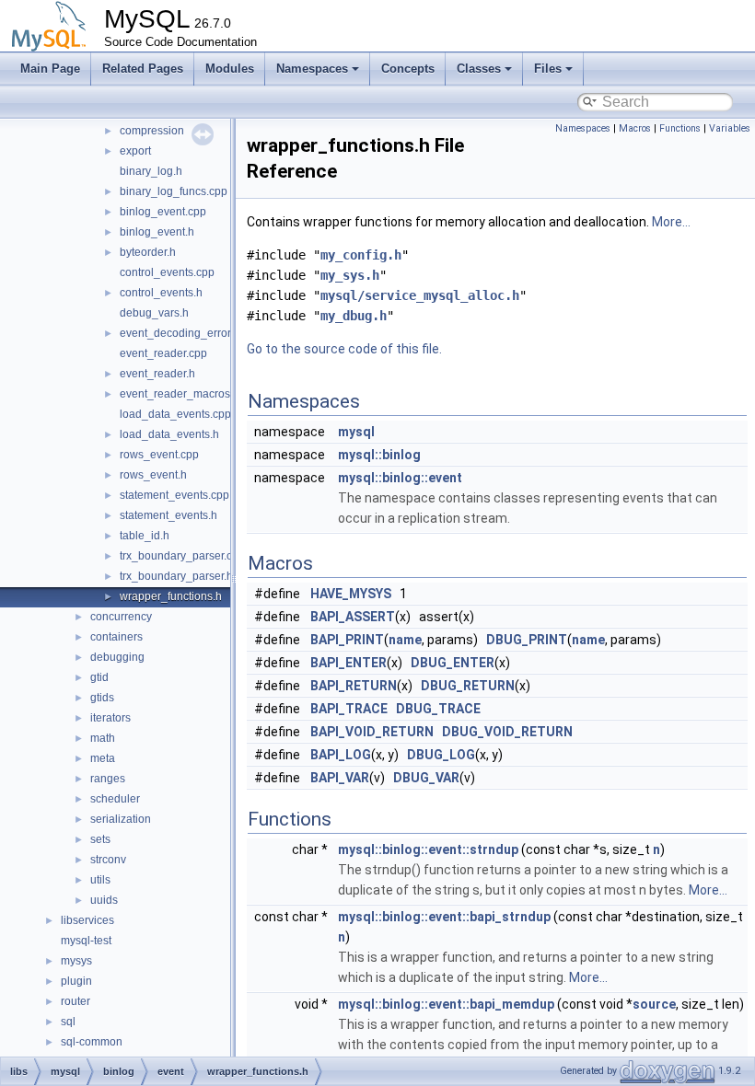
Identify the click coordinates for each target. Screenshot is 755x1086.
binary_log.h (151, 171)
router (75, 1001)
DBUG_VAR (426, 777)
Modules (229, 68)
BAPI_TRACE (349, 708)
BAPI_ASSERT (352, 616)
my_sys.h (349, 275)
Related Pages (142, 68)
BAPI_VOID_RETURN (372, 731)
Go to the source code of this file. (344, 348)
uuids (104, 900)
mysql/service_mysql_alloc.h (419, 295)
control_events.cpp (167, 272)
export (135, 150)
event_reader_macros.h (179, 393)
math (102, 738)
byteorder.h (148, 252)
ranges (107, 778)
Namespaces (312, 68)
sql (68, 1021)
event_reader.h (157, 373)
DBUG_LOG (441, 754)
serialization (120, 819)
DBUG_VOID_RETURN (507, 731)
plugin (76, 981)
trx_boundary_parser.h (176, 576)
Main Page (50, 68)
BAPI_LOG (340, 754)
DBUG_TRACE (438, 708)
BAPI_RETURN (353, 685)
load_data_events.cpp (175, 414)
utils (100, 879)
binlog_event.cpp (163, 211)
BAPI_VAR (339, 777)
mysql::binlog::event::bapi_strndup (444, 916)
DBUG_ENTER (452, 662)
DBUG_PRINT (526, 639)
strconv (108, 859)
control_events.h (161, 292)
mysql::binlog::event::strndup (428, 849)
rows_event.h (153, 474)
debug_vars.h (154, 312)
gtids (102, 697)
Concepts (408, 68)
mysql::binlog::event (400, 477)
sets (100, 839)
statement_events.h (168, 515)
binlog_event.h (157, 231)
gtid (99, 677)
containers (116, 636)
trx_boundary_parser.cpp (182, 555)
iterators (110, 717)
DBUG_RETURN (468, 685)
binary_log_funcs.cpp (173, 191)
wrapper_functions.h (171, 596)
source (654, 1004)
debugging (117, 657)
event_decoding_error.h (179, 333)
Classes (479, 68)
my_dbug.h (353, 315)
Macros (635, 128)
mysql (356, 431)
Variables (729, 128)
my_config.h (360, 255)
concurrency (121, 616)
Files (548, 68)
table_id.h (144, 535)
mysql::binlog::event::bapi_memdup (446, 1004)
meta (102, 758)
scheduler (115, 798)
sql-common (91, 1041)
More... (671, 221)
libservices (87, 920)
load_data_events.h (169, 434)
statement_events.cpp (174, 495)
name (405, 639)
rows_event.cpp (159, 454)
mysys (76, 960)
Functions (680, 128)
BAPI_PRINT (347, 639)
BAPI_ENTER (348, 662)
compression (152, 130)
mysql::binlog (379, 454)
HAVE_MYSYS (350, 593)
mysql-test (86, 940)
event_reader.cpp (163, 353)
